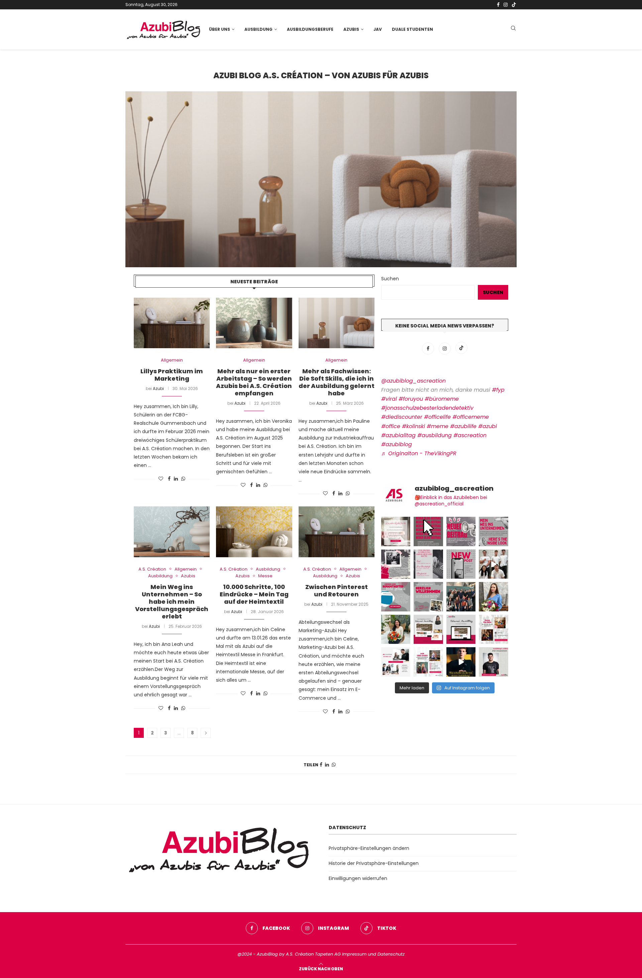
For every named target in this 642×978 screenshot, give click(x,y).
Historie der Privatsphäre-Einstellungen (374, 863)
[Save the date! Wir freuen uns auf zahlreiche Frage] (493, 629)
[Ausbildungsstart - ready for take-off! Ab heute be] (428, 564)
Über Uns (219, 29)
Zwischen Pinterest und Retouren (336, 590)
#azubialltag (398, 435)
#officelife (437, 417)
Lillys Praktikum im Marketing (171, 375)
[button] (137, 179)
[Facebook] (498, 4)
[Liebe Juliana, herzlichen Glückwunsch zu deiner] (493, 596)
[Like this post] (160, 479)
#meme (437, 426)
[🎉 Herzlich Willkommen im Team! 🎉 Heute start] (428, 596)
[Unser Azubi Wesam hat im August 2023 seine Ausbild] (493, 662)
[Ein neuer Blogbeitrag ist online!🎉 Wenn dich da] (428, 629)
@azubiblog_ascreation (413, 381)
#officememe (470, 417)
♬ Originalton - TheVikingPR (418, 453)
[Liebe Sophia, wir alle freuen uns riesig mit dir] (396, 629)
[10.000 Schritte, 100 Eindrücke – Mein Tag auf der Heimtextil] (254, 531)
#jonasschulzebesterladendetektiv (427, 408)
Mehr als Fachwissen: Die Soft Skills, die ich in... (321, 179)
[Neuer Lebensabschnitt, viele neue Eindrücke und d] (428, 531)
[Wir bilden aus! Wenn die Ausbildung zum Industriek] (396, 662)
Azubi (158, 388)
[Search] (513, 29)
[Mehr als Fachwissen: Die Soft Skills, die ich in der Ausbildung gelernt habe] (336, 323)
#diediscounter (401, 417)
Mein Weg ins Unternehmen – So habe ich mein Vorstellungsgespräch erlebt (171, 601)
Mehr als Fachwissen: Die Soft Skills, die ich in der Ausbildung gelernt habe (336, 382)
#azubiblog (396, 444)
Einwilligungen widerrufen (358, 878)
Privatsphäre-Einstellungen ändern (369, 848)
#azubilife (463, 426)
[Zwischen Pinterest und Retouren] (336, 531)
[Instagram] (505, 4)
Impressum (354, 954)
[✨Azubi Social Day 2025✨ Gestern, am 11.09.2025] (493, 564)
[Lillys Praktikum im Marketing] (172, 323)
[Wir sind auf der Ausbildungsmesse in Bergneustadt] (428, 662)
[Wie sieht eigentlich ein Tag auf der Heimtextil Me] (396, 564)
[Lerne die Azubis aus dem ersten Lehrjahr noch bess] (461, 662)
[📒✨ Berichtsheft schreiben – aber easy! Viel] (396, 596)
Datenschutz (391, 954)
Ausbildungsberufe (310, 29)
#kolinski (413, 426)
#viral (389, 399)
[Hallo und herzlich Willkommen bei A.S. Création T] (461, 596)
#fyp (498, 390)
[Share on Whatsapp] (183, 479)
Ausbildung (258, 29)
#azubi (487, 426)
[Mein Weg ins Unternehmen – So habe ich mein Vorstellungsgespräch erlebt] (172, 531)
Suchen (390, 278)
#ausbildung (434, 435)
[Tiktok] (514, 4)
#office (390, 426)
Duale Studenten (412, 29)
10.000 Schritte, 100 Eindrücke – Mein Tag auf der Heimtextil (254, 594)
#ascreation (470, 435)
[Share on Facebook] (169, 479)
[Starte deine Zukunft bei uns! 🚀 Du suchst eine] (396, 531)
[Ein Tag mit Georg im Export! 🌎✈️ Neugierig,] (461, 564)
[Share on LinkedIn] (176, 479)
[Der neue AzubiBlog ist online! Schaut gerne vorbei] (461, 629)
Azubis (351, 29)
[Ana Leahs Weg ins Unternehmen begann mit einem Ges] (493, 531)
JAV (377, 29)
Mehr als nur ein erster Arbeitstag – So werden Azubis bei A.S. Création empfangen (254, 382)
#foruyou (411, 399)
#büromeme (442, 399)
